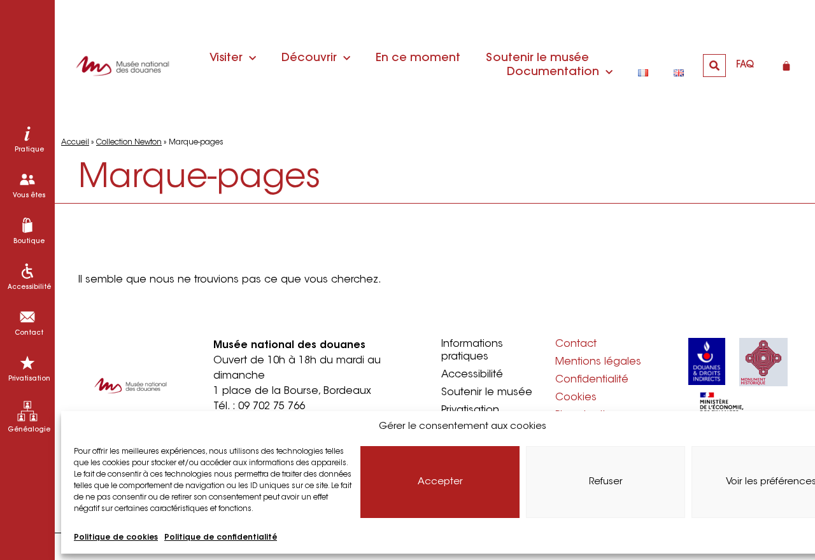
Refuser (606, 482)
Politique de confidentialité (220, 538)
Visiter (226, 58)
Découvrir (309, 58)
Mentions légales (598, 362)
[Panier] (786, 65)
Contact (576, 344)
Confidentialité (591, 380)
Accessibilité (472, 375)
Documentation (553, 72)
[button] (714, 65)
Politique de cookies (116, 538)
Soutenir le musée (537, 58)
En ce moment (418, 58)
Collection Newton (129, 142)
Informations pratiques (472, 350)
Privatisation (470, 410)
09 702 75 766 (271, 407)
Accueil (75, 142)
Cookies (576, 398)
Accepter (440, 482)
